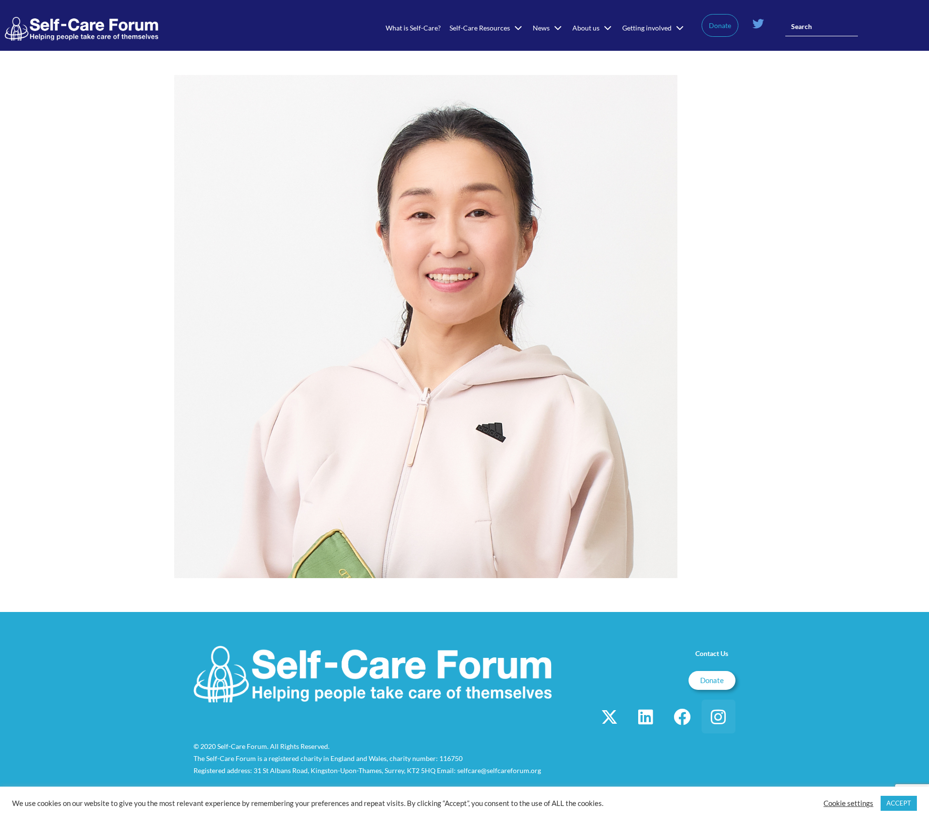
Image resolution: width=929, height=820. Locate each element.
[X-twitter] (610, 716)
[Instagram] (718, 716)
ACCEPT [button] (898, 803)
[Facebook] (682, 716)
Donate (720, 25)
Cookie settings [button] (848, 803)
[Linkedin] (646, 716)
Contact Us (711, 653)
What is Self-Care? (413, 28)
